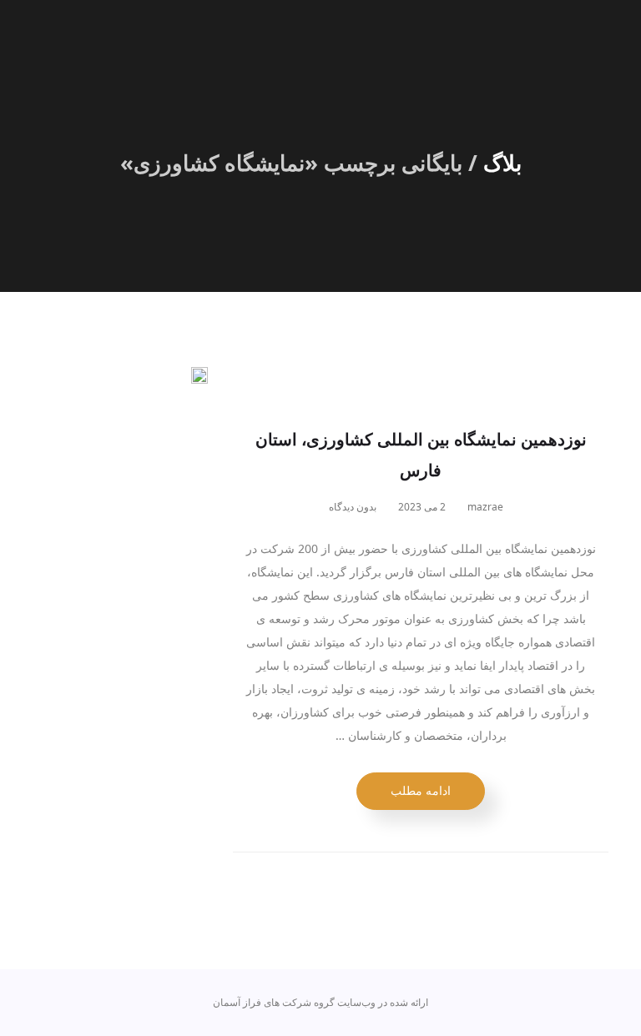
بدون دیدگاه (354, 507)
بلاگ (502, 163)
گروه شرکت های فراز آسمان (274, 1002)
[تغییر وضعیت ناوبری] (597, 40)
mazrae (486, 507)
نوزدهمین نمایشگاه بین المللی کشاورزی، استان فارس (421, 454)
